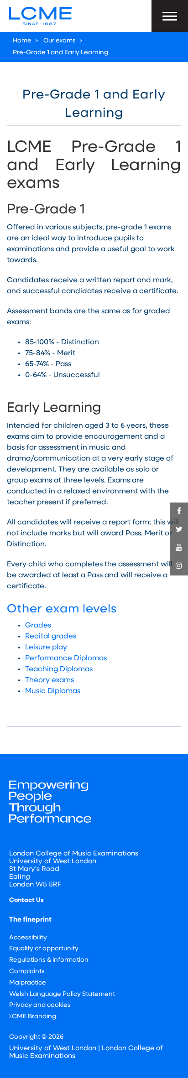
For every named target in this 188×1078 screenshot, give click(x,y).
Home (22, 40)
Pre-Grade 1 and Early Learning (60, 52)
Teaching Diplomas (59, 669)
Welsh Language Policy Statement (62, 994)
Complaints (27, 971)
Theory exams (49, 680)
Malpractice (27, 983)
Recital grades (50, 636)
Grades (38, 625)
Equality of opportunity (43, 948)
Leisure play (46, 647)
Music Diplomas (52, 691)
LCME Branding (32, 1016)
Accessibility (28, 937)
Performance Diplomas (66, 658)
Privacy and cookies (40, 1005)
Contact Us (26, 900)
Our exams (59, 40)
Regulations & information (49, 960)
